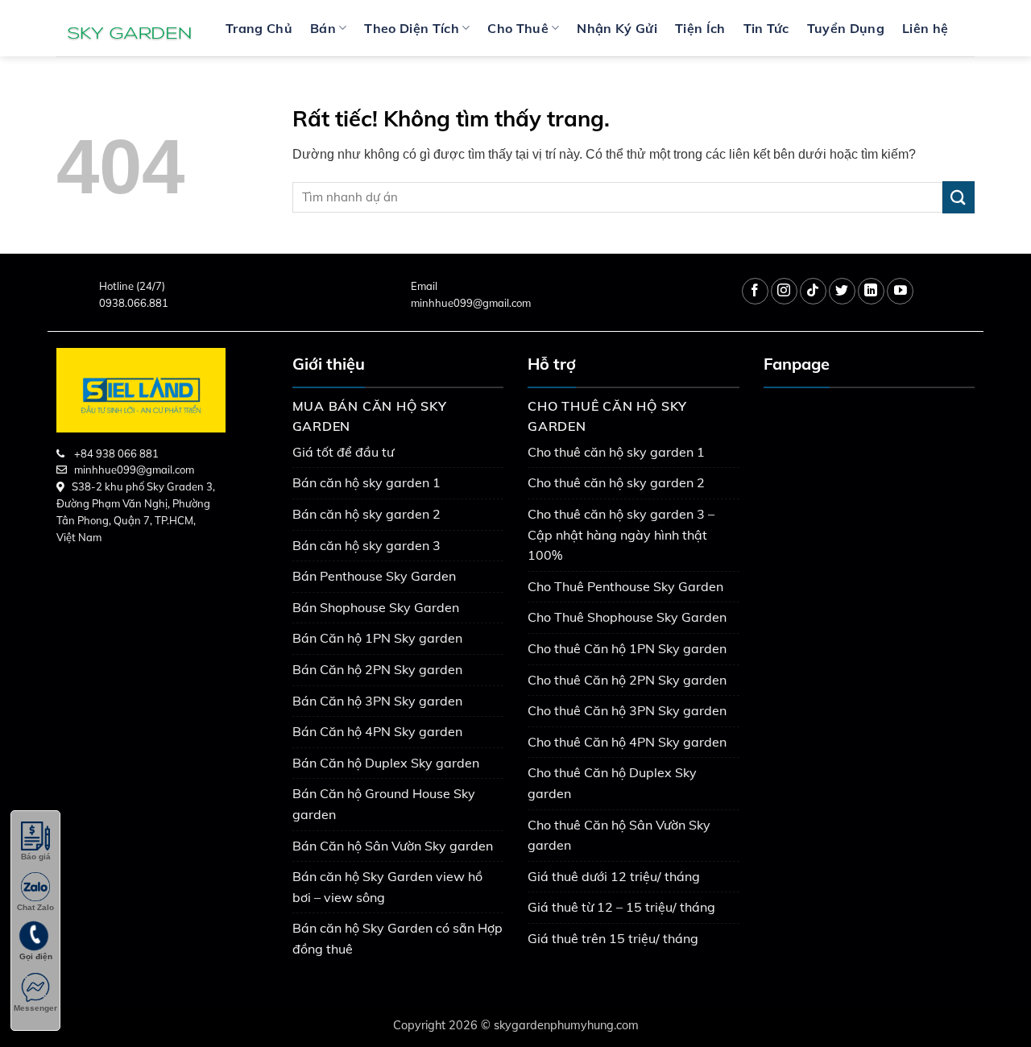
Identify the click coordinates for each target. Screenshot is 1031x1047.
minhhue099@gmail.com (471, 302)
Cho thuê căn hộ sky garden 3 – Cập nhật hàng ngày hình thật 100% (621, 534)
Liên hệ (925, 28)
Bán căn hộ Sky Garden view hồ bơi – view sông (387, 886)
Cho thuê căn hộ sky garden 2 (616, 482)
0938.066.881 (133, 302)
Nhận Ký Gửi (617, 28)
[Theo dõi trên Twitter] (842, 291)
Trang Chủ (259, 28)
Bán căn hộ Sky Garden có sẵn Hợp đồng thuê (397, 938)
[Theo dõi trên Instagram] (784, 291)
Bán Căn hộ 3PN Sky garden (377, 701)
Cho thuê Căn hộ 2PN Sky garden (627, 680)
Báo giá (36, 856)
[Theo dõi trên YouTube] (900, 291)
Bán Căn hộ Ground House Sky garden (383, 803)
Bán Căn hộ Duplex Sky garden (385, 763)
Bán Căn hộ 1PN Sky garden (377, 638)
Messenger (35, 1008)
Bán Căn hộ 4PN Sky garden (377, 731)
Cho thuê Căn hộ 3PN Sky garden (627, 710)
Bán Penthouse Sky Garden (374, 576)
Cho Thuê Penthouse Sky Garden (625, 586)
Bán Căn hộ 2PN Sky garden (377, 669)
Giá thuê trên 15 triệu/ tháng (613, 938)
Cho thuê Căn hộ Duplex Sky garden (612, 782)
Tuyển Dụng (845, 28)
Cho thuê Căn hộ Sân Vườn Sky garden (619, 835)
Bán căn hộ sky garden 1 (366, 482)
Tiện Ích (700, 28)
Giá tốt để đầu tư (343, 452)
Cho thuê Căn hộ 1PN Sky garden (627, 648)
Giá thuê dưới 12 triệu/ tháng (614, 876)
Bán (323, 28)
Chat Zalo (35, 907)
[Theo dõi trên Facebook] (755, 291)
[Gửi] (958, 197)
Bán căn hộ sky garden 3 (366, 545)
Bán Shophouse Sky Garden (375, 607)
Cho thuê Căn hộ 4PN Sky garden (627, 742)
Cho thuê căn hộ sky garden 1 (616, 452)
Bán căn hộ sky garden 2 (366, 514)
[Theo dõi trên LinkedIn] (871, 291)
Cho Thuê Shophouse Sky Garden (627, 617)
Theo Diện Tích (411, 28)
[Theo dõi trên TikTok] (813, 291)
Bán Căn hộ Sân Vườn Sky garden (392, 846)
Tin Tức (766, 28)
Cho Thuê (518, 28)
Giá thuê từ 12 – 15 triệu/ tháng (621, 907)
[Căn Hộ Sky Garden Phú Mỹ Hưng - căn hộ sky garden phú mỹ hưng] (128, 28)
